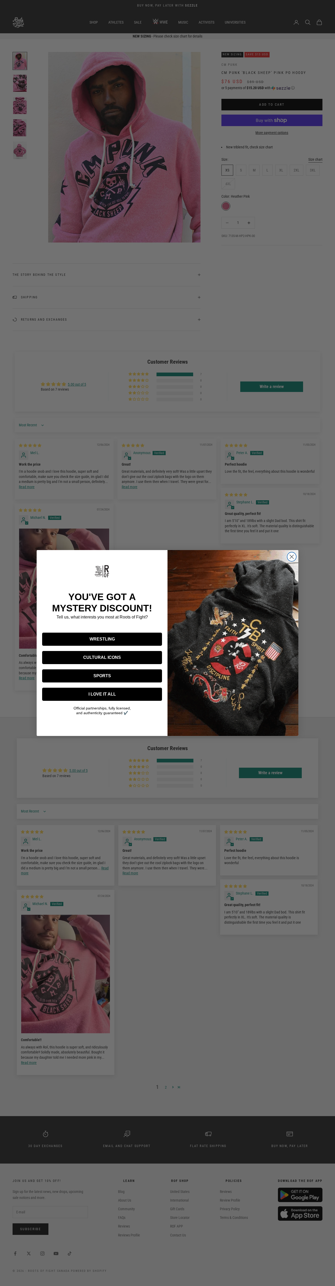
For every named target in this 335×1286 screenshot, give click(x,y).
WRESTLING (102, 639)
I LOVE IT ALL (102, 694)
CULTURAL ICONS (102, 657)
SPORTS (102, 676)
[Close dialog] (291, 556)
